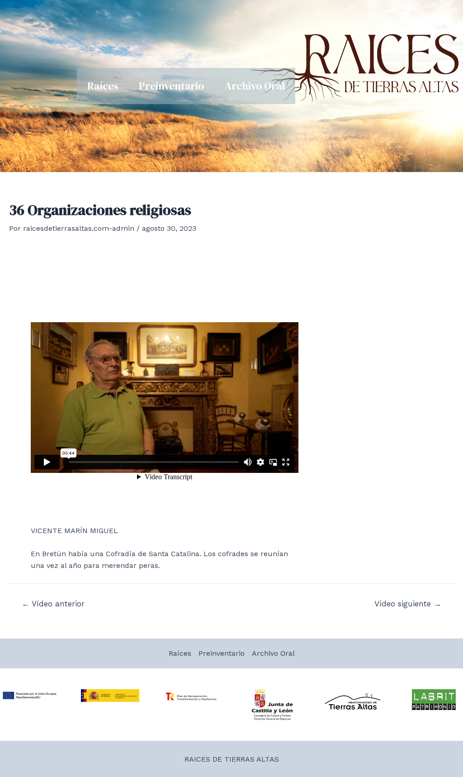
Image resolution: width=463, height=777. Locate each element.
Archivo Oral (255, 86)
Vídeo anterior (53, 604)
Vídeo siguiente (407, 604)
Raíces (102, 86)
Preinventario (171, 86)
